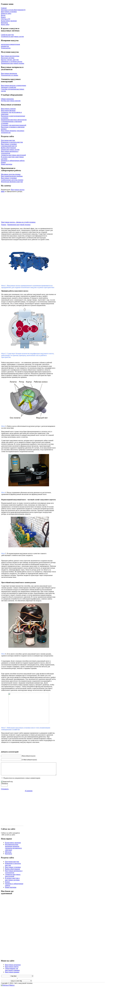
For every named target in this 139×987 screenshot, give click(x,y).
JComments (28, 791)
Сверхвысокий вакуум (9, 146)
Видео (3, 15)
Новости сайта (6, 13)
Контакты (4, 22)
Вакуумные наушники (13, 965)
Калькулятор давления (9, 21)
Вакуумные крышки (12, 972)
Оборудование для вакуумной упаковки (12, 969)
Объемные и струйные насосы (11, 61)
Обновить (4, 783)
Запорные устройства (8, 87)
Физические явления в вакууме (12, 182)
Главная (4, 8)
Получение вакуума (8, 140)
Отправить (5, 789)
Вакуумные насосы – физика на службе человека (18, 222)
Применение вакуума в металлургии (14, 119)
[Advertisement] (18, 206)
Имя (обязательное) (28, 756)
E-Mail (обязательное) (29, 760)
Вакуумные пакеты (12, 966)
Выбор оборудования (8, 148)
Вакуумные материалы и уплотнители (9, 152)
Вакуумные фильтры (8, 110)
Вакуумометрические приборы (12, 176)
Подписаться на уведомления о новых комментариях (21, 778)
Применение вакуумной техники (12, 63)
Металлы (8, 852)
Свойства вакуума (7, 35)
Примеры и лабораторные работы (13, 160)
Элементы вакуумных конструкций (13, 155)
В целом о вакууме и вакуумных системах (12, 879)
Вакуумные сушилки (8, 108)
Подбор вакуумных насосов (10, 101)
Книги (3, 17)
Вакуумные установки (9, 11)
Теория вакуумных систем (10, 149)
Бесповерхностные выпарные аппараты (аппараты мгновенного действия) (13, 847)
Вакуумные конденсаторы (10, 56)
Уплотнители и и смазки (9, 75)
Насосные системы (7, 58)
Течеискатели (5, 48)
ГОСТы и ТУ (5, 19)
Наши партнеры (6, 164)
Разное (3, 162)
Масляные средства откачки (10, 174)
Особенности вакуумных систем (12, 36)
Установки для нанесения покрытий (13, 125)
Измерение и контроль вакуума (12, 142)
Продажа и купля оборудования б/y (13, 10)
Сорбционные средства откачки (12, 180)
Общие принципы (7, 99)
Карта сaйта (5, 24)
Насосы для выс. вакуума (10, 59)
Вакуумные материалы (9, 73)
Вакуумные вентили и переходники (13, 85)
